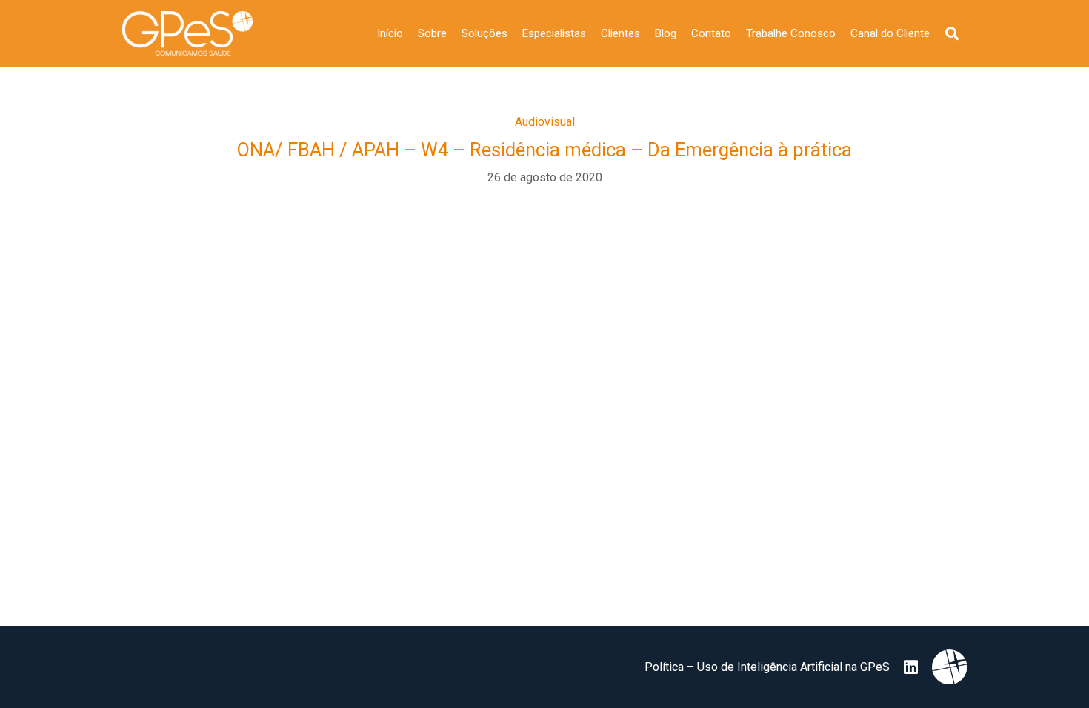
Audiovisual (545, 122)
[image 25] (187, 33)
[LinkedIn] (911, 667)
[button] (952, 33)
